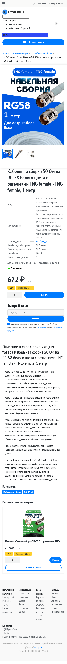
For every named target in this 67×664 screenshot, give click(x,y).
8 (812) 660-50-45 (10, 629)
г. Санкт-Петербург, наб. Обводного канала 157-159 (24, 636)
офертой (38, 647)
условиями (42, 327)
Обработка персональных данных (57, 604)
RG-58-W (28, 492)
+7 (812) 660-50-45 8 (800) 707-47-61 (47, 3)
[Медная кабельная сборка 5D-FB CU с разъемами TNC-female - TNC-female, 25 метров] (33, 523)
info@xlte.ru (7, 633)
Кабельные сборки (12, 492)
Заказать (36, 318)
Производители (57, 611)
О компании (24, 593)
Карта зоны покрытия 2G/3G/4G (41, 601)
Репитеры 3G (8, 597)
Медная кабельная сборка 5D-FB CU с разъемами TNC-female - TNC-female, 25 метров (32, 541)
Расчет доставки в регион (23, 608)
